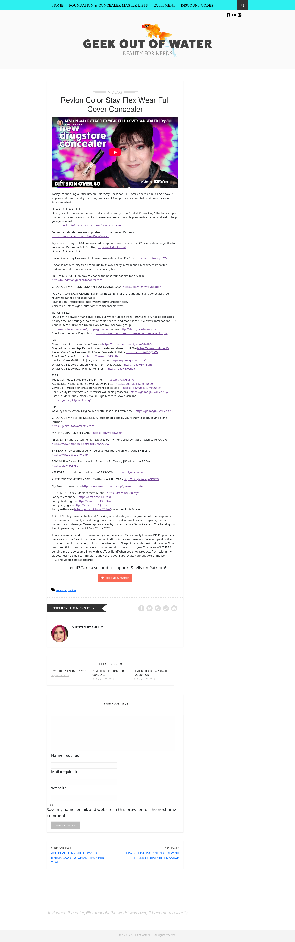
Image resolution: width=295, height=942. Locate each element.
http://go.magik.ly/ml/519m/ (92, 509)
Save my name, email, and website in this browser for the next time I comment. (113, 812)
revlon (72, 590)
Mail (64, 771)
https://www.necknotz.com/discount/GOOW (80, 444)
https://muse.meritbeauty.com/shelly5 (127, 344)
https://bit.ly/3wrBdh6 (138, 364)
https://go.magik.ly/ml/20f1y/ (149, 392)
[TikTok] (245, 13)
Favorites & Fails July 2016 (68, 671)
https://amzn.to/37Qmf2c (90, 505)
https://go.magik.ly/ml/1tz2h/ (130, 360)
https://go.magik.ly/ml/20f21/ (154, 411)
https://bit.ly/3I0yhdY (121, 369)
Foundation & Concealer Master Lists (108, 5)
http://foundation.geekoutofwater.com (77, 280)
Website (59, 788)
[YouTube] (234, 13)
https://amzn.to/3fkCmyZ (123, 493)
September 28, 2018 (144, 679)
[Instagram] (239, 13)
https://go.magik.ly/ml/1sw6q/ (71, 400)
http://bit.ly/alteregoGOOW (141, 479)
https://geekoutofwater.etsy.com (73, 426)
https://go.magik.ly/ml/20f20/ (135, 384)
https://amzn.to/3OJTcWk (151, 258)
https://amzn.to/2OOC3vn (94, 501)
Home (57, 5)
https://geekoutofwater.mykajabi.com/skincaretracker (87, 225)
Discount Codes (197, 5)
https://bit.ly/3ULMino (120, 379)
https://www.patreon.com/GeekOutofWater (80, 236)
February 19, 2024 (65, 608)
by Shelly (87, 608)
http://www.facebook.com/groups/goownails (81, 329)
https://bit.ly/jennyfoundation (142, 287)
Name (65, 755)
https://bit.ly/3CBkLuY (66, 465)
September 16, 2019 (103, 679)
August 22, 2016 (60, 675)
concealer (61, 590)
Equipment (164, 5)
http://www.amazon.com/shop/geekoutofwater (113, 486)
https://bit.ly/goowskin (107, 433)
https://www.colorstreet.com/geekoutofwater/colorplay (132, 333)
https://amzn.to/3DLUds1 (95, 497)
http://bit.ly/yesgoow (129, 472)
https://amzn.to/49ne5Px (153, 348)
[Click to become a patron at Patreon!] (115, 578)
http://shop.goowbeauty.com (139, 329)
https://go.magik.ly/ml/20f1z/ (142, 388)
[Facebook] (228, 13)
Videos (115, 92)
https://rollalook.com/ (112, 247)
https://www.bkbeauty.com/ (70, 454)
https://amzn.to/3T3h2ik (102, 356)
